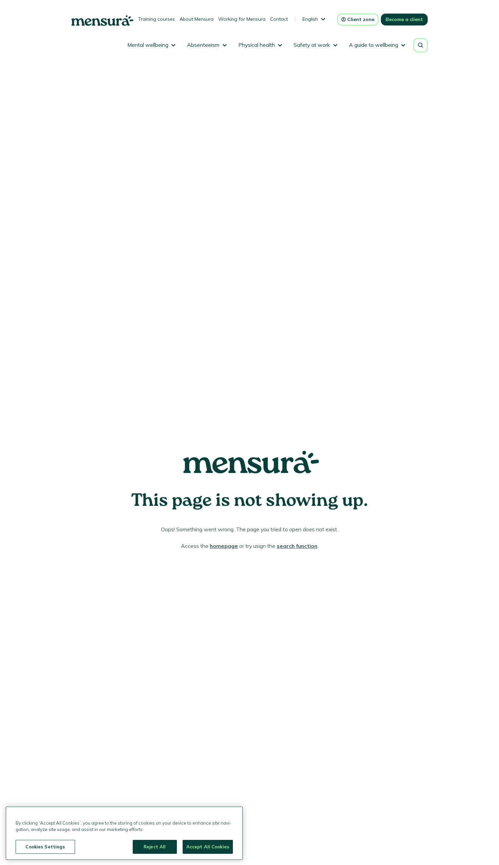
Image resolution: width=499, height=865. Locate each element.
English (310, 19)
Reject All (155, 846)
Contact (279, 19)
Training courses (156, 19)
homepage (224, 545)
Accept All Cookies (207, 846)
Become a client (404, 19)
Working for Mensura (241, 19)
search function (297, 545)
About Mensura (197, 19)
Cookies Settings (45, 846)
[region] (124, 833)
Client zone (360, 19)
